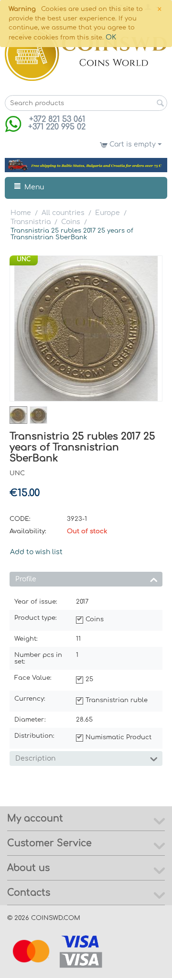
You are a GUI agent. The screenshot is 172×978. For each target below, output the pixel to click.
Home (21, 212)
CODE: (20, 519)
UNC (24, 259)
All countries (63, 212)
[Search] (160, 104)
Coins (70, 221)
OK (111, 37)
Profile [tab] (25, 579)
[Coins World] (86, 54)
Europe (107, 212)
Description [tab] (35, 758)
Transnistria (31, 221)
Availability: (28, 531)
